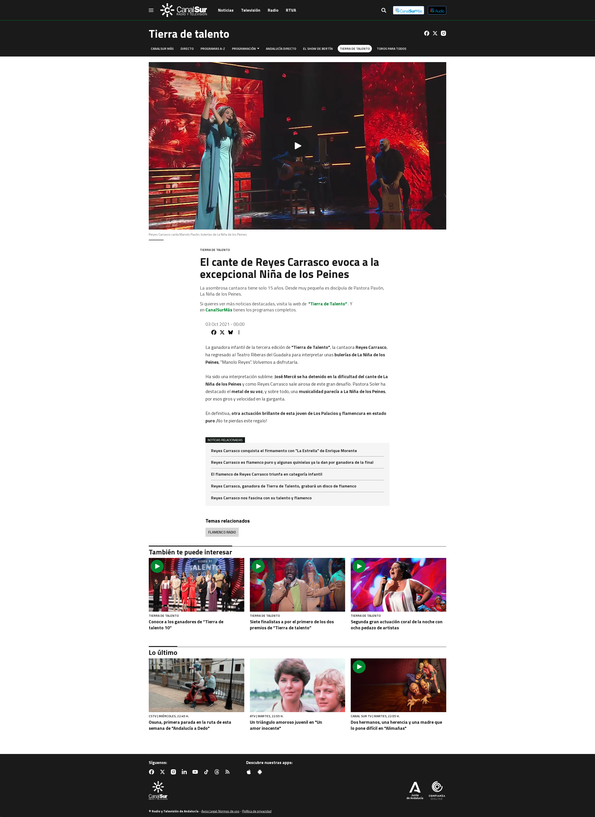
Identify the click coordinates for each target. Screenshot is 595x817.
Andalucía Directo (281, 48)
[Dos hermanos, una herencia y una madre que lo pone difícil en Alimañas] (398, 685)
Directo (187, 48)
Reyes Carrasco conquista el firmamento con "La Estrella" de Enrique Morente (284, 451)
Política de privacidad (256, 811)
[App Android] (260, 772)
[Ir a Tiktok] (207, 772)
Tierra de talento (355, 48)
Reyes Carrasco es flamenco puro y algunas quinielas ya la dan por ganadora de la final (292, 462)
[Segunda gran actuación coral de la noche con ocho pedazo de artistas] (398, 585)
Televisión (250, 10)
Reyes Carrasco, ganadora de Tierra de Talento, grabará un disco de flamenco (283, 486)
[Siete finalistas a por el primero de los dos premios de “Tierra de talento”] (297, 585)
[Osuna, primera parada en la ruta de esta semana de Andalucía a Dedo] (196, 685)
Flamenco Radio (222, 532)
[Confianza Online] (437, 791)
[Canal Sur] (183, 10)
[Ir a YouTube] (196, 772)
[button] (297, 146)
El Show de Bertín (318, 48)
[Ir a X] (435, 33)
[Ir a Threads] (217, 772)
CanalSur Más (162, 48)
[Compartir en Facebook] (214, 332)
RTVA (291, 10)
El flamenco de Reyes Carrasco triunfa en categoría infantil (266, 474)
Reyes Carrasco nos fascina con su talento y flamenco (261, 498)
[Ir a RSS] (228, 772)
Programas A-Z (213, 48)
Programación (244, 48)
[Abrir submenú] (258, 48)
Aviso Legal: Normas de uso (220, 811)
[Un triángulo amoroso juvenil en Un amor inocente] (297, 685)
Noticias (226, 10)
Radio (273, 10)
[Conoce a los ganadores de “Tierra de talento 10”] (196, 585)
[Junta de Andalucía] (415, 791)
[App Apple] (250, 772)
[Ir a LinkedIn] (185, 772)
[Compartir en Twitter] (222, 332)
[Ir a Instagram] (443, 33)
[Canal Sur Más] (408, 10)
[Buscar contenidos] (384, 10)
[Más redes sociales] (239, 332)
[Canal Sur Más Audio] (437, 10)
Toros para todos (391, 48)
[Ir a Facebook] (427, 33)
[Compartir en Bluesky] (230, 332)
